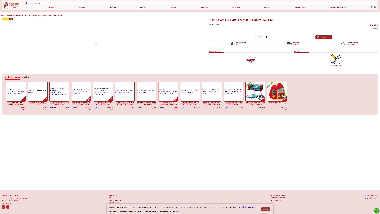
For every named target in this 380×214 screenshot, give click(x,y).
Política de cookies (113, 202)
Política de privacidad (114, 200)
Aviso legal (111, 198)
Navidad (113, 7)
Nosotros (173, 7)
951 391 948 (8, 203)
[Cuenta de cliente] (371, 7)
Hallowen (81, 7)
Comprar (325, 37)
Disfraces (50, 7)
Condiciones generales (278, 198)
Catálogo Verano (299, 7)
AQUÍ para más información (248, 207)
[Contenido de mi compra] (375, 7)
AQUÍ (177, 211)
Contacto (274, 202)
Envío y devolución (277, 200)
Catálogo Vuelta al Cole (338, 7)
